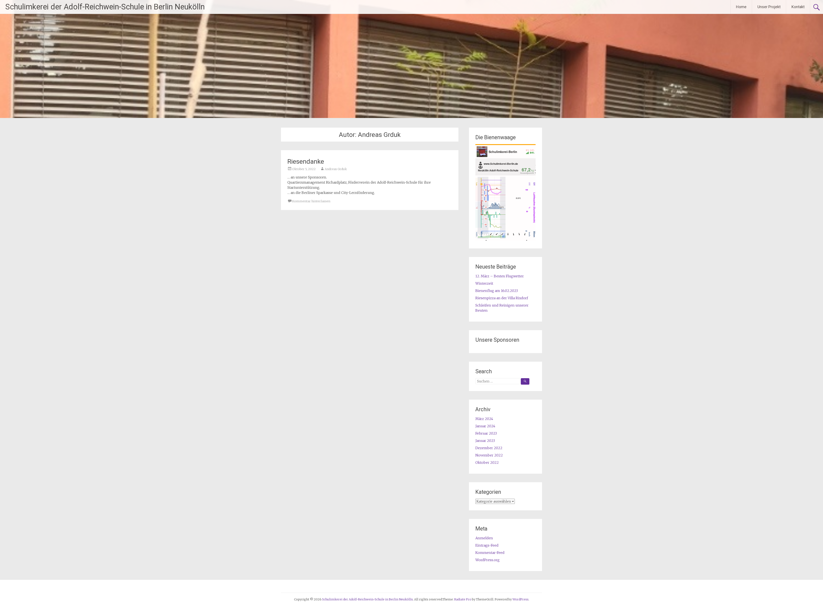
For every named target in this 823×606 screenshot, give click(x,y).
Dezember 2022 (488, 448)
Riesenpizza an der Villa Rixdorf (501, 298)
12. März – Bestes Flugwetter (499, 276)
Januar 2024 (485, 426)
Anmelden (484, 538)
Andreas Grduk (336, 169)
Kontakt (798, 7)
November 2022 (489, 455)
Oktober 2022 (487, 462)
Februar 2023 (486, 433)
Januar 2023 (485, 440)
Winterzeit (484, 283)
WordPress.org (487, 560)
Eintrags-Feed (487, 545)
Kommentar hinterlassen (311, 201)
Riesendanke (305, 161)
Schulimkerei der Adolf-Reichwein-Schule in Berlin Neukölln (105, 6)
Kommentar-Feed (490, 552)
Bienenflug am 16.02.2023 (496, 291)
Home (741, 7)
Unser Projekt (769, 7)
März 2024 (484, 419)
